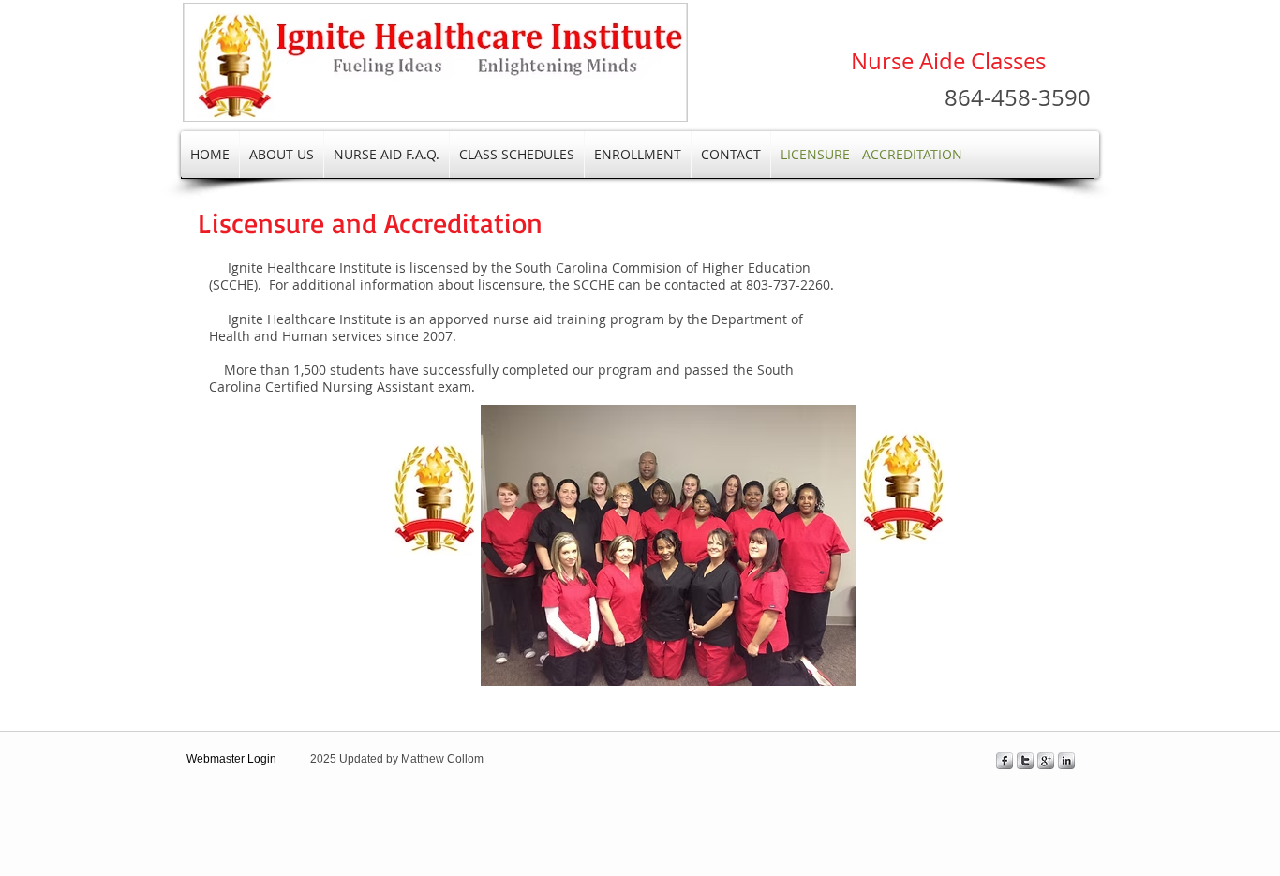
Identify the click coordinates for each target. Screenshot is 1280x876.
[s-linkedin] (1066, 760)
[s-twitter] (1025, 760)
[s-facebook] (1004, 760)
